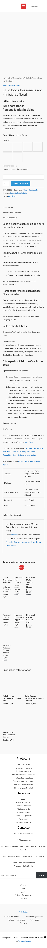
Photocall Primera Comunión (23, 774)
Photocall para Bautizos (23, 778)
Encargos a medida (23, 805)
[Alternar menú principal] (23, 6)
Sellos (10, 78)
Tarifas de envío (23, 809)
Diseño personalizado (23, 802)
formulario (29, 442)
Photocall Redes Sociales (24, 784)
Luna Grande (12, 196)
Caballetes (23, 912)
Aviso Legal (23, 819)
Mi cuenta (24, 885)
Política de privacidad (23, 822)
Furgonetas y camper (23, 768)
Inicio (4, 78)
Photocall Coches (23, 764)
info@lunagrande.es (23, 840)
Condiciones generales (23, 816)
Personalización (10, 166)
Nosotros (23, 799)
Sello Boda (23, 193)
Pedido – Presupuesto (24, 895)
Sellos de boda (18, 78)
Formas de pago (23, 812)
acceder (14, 534)
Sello (17, 193)
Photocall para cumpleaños (23, 781)
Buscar (41, 875)
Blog (23, 888)
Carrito (23, 892)
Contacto (23, 898)
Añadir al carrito (20, 183)
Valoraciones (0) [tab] (10, 218)
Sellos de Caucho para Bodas (24, 455)
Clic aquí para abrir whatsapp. (23, 862)
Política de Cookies (11, 916)
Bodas (12, 193)
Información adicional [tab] (12, 212)
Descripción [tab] (8, 207)
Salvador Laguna (24, 941)
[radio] (7, 146)
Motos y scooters (23, 771)
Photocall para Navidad (23, 788)
